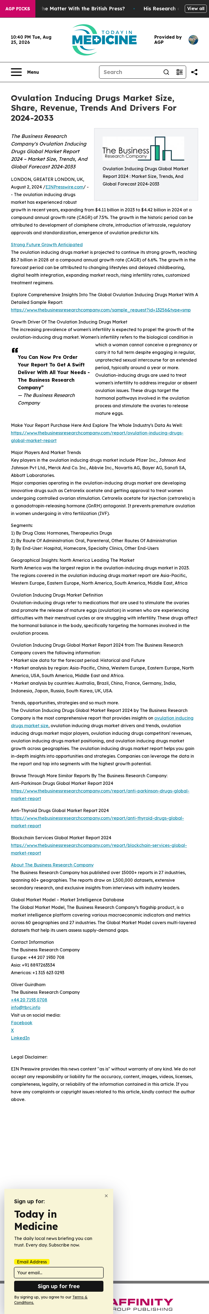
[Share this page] (194, 72)
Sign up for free (59, 1286)
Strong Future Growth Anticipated (47, 244)
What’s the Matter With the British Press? (73, 8)
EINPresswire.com (64, 187)
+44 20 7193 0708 (29, 1000)
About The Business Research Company (52, 865)
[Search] (166, 72)
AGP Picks (17, 8)
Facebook (21, 1022)
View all (195, 8)
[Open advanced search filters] (179, 72)
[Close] (106, 1195)
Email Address (32, 1261)
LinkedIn (20, 1038)
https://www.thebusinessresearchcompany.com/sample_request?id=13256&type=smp (101, 310)
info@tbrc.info (25, 1007)
